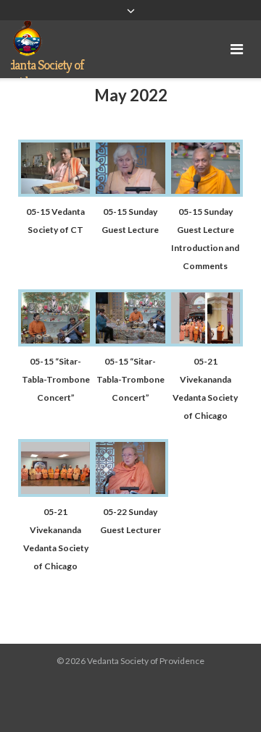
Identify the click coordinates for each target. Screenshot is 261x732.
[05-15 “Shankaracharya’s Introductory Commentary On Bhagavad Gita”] (55, 193)
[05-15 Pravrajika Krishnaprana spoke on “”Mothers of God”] (130, 193)
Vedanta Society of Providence (145, 660)
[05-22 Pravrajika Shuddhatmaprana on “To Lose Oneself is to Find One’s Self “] (130, 493)
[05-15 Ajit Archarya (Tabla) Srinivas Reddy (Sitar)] (55, 342)
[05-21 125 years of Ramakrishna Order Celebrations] (55, 493)
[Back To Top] (225, 697)
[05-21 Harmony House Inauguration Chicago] (205, 342)
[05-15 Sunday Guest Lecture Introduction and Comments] (205, 193)
